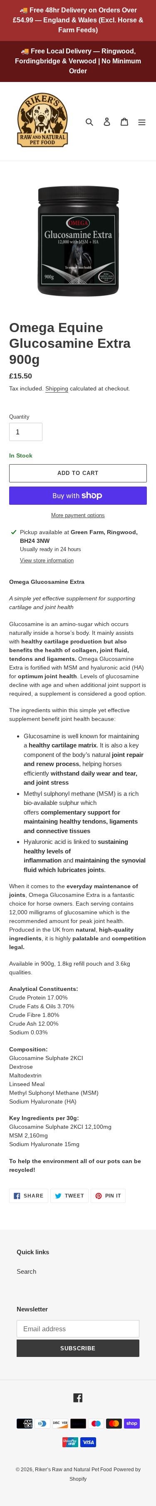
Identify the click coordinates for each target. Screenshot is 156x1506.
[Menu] (142, 121)
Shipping (56, 388)
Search (26, 1271)
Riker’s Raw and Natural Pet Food (73, 1469)
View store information (47, 560)
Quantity (19, 417)
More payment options (78, 515)
